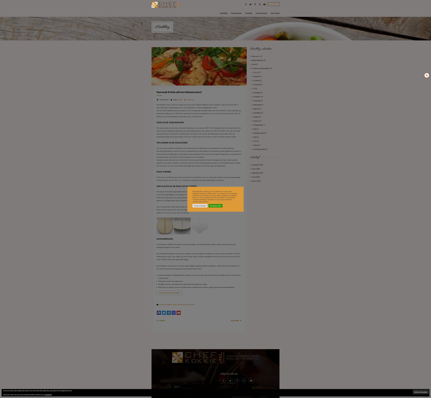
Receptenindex (236, 13)
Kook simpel (275, 13)
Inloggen (274, 4)
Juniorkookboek (261, 13)
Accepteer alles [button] (215, 206)
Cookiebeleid (48, 395)
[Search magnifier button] (426, 75)
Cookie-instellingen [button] (200, 206)
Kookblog (248, 13)
